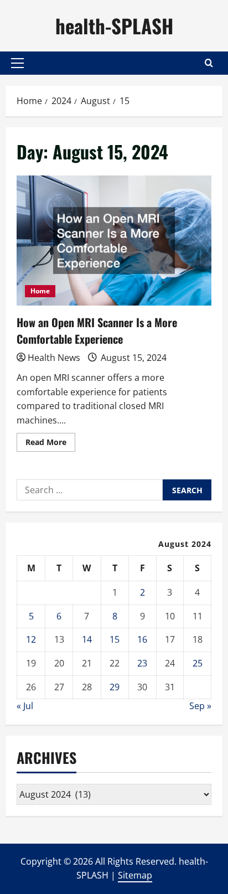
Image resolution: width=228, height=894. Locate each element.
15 (115, 639)
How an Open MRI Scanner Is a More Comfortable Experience (114, 240)
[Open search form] (209, 63)
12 (31, 639)
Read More (50, 444)
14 (87, 639)
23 (142, 663)
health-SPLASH (114, 25)
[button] (17, 63)
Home (40, 291)
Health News (54, 358)
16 (142, 639)
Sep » (200, 706)
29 (115, 687)
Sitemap (135, 875)
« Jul (25, 706)
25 (198, 663)
